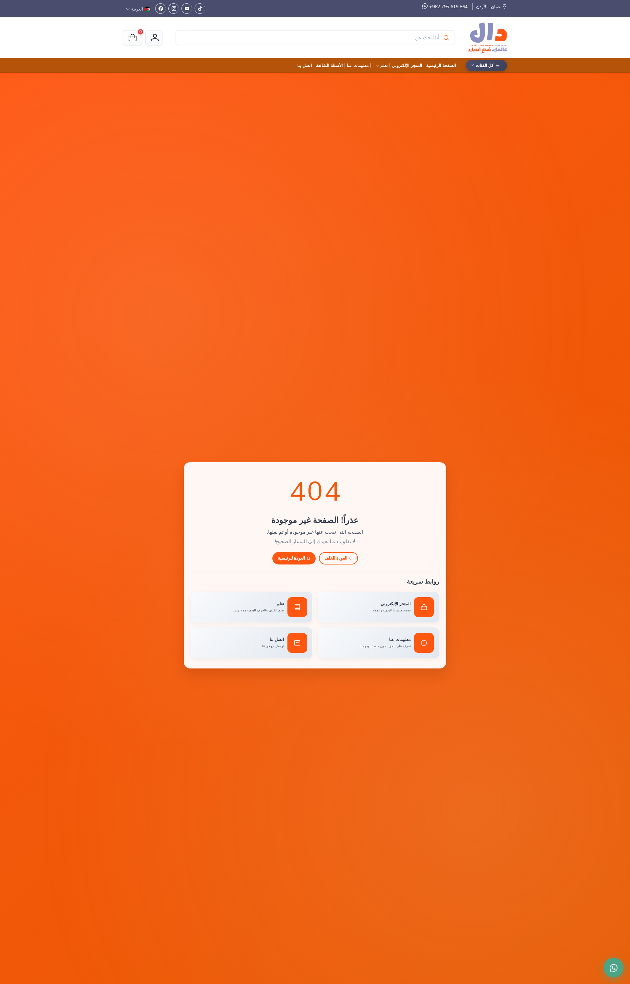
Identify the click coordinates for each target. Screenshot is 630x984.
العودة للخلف (336, 558)
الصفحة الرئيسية (441, 65)
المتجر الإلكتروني (407, 65)
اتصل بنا (304, 65)
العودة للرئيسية (291, 558)
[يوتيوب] (186, 8)
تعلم (384, 65)
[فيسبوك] (160, 8)
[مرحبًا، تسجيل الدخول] (153, 37)
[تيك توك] (200, 8)
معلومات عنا (358, 65)
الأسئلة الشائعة (329, 65)
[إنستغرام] (173, 8)
